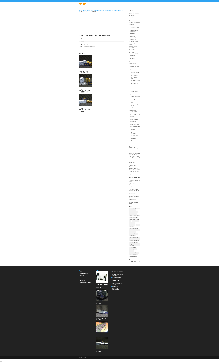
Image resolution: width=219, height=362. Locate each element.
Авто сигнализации (117, 4)
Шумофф (131, 240)
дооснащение (136, 240)
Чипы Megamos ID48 (134, 119)
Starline (138, 219)
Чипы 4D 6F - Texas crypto (135, 114)
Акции (130, 11)
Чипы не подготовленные (135, 126)
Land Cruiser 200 (132, 211)
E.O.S (130, 210)
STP (130, 221)
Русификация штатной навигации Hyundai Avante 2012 (134, 190)
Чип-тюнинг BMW (133, 231)
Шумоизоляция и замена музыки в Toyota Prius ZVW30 (134, 202)
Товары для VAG (132, 107)
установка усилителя (133, 249)
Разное (131, 94)
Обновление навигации (134, 228)
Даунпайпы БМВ (133, 68)
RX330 (131, 219)
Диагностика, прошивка (134, 13)
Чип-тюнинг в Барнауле (134, 233)
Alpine (131, 208)
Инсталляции (131, 15)
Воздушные (132, 58)
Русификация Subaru (135, 135)
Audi (133, 208)
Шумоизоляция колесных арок (134, 238)
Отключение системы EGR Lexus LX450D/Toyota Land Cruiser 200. (134, 158)
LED (137, 211)
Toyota (133, 221)
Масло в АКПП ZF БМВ (135, 75)
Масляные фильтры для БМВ (89, 38)
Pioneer (131, 217)
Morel (138, 215)
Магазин (109, 4)
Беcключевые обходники (134, 41)
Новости (131, 18)
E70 (133, 210)
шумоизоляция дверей (134, 254)
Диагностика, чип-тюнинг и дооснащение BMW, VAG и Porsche (134, 173)
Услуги (135, 4)
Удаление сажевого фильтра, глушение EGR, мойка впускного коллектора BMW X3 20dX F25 (134, 147)
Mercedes (134, 215)
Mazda (131, 215)
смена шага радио (133, 247)
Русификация (131, 20)
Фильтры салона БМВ (135, 89)
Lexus (131, 213)
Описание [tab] (82, 41)
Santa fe (134, 219)
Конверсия (138, 224)
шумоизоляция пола (133, 256)
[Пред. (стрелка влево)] (0, 361)
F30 (135, 210)
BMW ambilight (132, 160)
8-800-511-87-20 (82, 0)
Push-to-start (135, 217)
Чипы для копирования (134, 124)
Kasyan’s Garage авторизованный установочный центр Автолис (118, 289)
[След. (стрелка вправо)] (1, 361)
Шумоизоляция (132, 235)
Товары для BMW (90, 10)
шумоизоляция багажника (134, 252)
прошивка (136, 242)
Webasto (137, 221)
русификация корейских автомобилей (134, 245)
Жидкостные (132, 60)
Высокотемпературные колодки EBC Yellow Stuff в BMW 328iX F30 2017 (134, 153)
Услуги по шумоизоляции (135, 140)
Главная (104, 4)
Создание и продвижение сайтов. (93, 357)
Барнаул (133, 222)
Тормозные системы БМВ (135, 96)
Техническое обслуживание (134, 22)
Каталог (84, 10)
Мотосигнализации (134, 39)
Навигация (131, 17)
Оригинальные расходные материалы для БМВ (103, 10)
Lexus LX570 (135, 213)
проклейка (131, 242)
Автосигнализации (133, 28)
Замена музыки (132, 224)
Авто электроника (128, 4)
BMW (136, 208)
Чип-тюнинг (131, 24)
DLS (138, 208)
